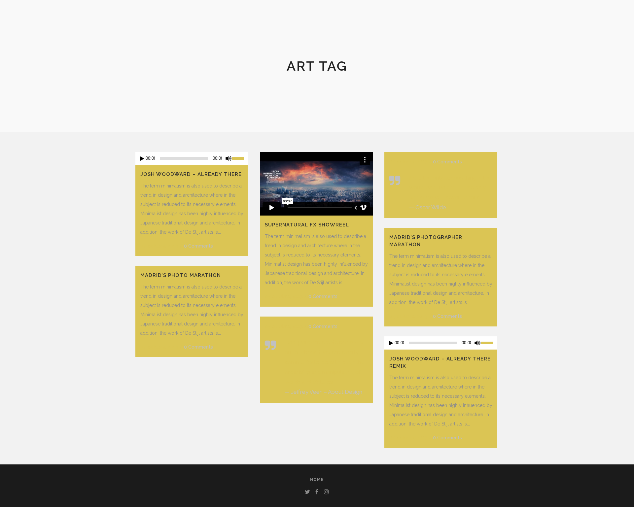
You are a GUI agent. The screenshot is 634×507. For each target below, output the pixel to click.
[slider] (240, 158)
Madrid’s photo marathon (180, 275)
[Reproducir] (142, 158)
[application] (191, 158)
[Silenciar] (228, 158)
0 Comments (198, 246)
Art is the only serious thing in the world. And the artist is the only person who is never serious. (450, 187)
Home (317, 479)
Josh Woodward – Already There (191, 174)
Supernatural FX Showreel (307, 225)
